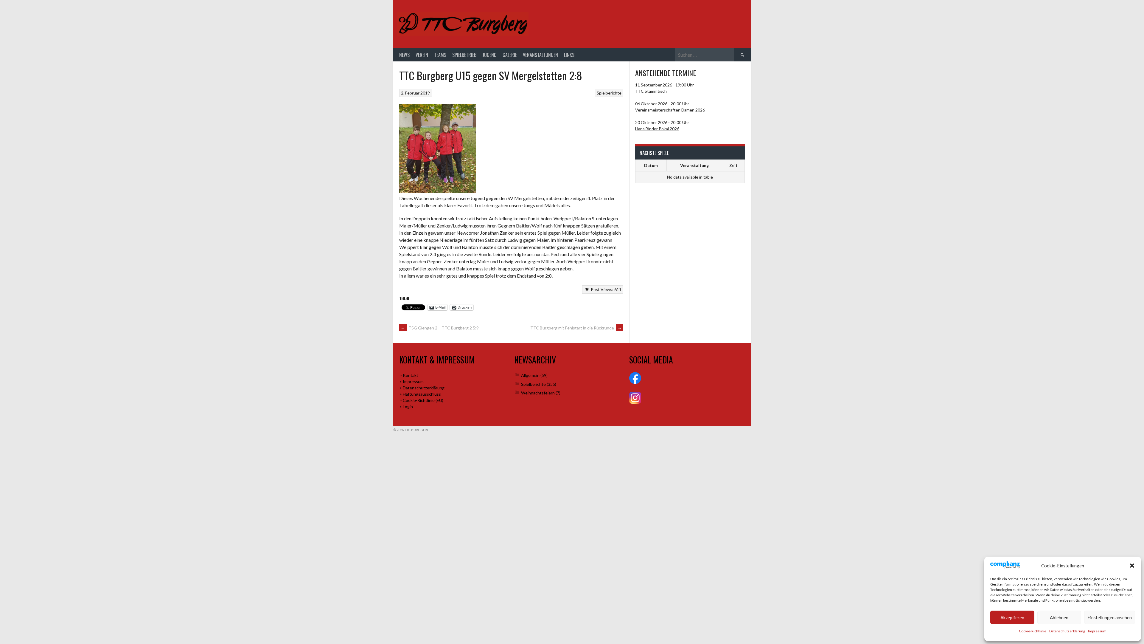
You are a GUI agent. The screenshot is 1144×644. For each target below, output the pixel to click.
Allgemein (530, 375)
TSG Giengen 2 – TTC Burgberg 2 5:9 (440, 327)
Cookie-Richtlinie (1032, 631)
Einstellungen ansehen (1109, 617)
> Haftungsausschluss (420, 394)
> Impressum (411, 381)
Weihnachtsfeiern (538, 392)
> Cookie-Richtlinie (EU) (421, 400)
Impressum (1097, 631)
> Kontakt (408, 375)
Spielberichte (609, 92)
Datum (651, 165)
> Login (406, 406)
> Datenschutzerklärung (421, 387)
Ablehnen (1059, 617)
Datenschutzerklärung (1067, 631)
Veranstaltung (694, 165)
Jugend (489, 54)
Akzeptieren (1012, 617)
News (404, 54)
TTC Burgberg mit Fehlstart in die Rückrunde (576, 327)
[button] (1132, 566)
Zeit (733, 165)
